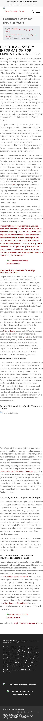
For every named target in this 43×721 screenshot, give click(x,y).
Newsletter (11, 5)
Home (8, 1)
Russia (12, 331)
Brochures (23, 5)
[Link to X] (18, 712)
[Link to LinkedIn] (28, 712)
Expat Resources (32, 1)
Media (17, 5)
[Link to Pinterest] (31, 712)
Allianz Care (8, 603)
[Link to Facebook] (21, 712)
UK (4, 331)
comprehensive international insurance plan (19, 471)
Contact (34, 5)
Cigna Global (22, 603)
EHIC (25, 337)
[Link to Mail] (38, 712)
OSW (14, 184)
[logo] (17, 11)
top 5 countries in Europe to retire (28, 623)
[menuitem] (8, 1)
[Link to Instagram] (25, 712)
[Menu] (37, 11)
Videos (29, 5)
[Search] (31, 11)
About (13, 1)
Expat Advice (23, 1)
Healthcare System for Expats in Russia (17, 20)
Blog (16, 1)
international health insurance (15, 576)
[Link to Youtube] (34, 712)
